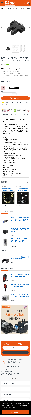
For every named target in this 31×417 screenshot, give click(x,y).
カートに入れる (16, 98)
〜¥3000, (11, 74)
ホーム (3, 8)
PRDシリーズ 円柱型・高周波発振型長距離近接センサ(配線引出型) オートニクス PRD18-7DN (20, 219)
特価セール (5, 250)
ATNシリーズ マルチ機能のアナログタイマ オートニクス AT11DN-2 (20, 295)
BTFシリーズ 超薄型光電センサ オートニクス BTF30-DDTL (20, 285)
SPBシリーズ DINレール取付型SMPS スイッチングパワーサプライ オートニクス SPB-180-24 (20, 240)
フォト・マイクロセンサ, (12, 75)
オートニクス (4, 56)
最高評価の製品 (7, 268)
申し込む (15, 352)
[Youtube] (12, 378)
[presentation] (27, 182)
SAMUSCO (4, 186)
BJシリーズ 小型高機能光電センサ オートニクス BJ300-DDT (20, 275)
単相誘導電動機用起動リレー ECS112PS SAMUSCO (8, 189)
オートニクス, (17, 74)
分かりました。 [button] (15, 412)
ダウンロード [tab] (15, 115)
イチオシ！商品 (7, 211)
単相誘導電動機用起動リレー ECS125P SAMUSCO (22, 189)
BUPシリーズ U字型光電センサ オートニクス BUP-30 (20, 257)
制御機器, (21, 75)
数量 (2, 91)
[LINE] (15, 378)
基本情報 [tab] (5, 115)
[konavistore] (10, 3)
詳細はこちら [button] (13, 408)
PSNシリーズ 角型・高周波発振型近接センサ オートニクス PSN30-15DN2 (20, 229)
